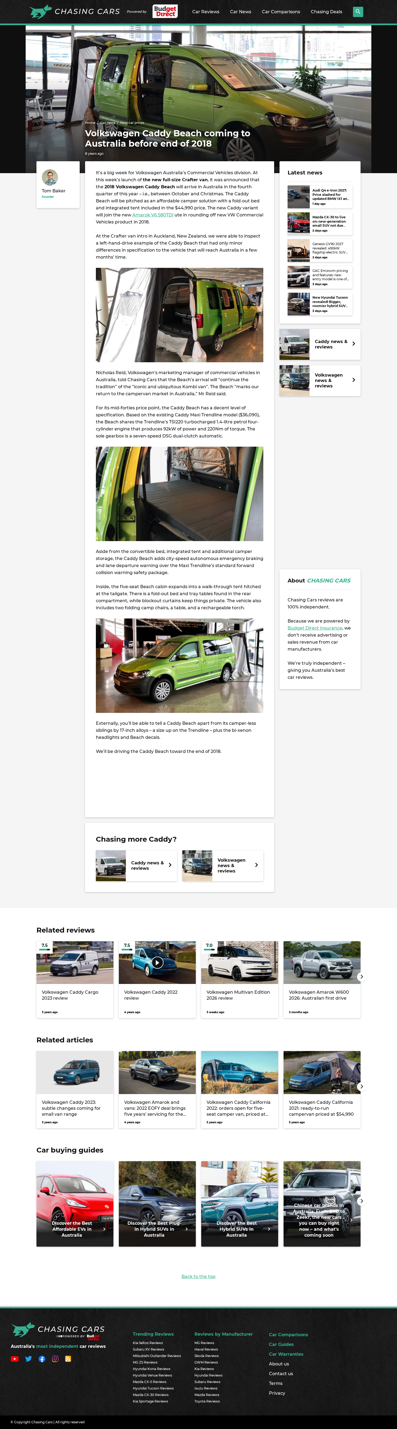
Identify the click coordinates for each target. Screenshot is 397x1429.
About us (279, 1364)
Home (90, 123)
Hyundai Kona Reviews (151, 1369)
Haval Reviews (206, 1349)
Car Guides (281, 1344)
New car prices (132, 123)
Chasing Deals (326, 11)
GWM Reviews (206, 1362)
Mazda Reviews (206, 1395)
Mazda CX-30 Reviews (151, 1395)
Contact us (281, 1373)
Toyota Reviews (207, 1401)
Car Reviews (205, 11)
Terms (275, 1383)
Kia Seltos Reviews (148, 1343)
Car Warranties (286, 1354)
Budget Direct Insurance (315, 628)
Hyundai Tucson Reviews (153, 1388)
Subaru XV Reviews (148, 1349)
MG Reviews (204, 1343)
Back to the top (198, 1276)
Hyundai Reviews (208, 1375)
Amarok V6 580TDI (152, 215)
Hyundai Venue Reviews (152, 1375)
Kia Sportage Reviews (150, 1401)
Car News (240, 11)
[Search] (358, 12)
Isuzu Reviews (205, 1388)
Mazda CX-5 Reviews (149, 1382)
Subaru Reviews (207, 1382)
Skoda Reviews (206, 1356)
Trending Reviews (153, 1334)
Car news (107, 123)
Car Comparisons (281, 11)
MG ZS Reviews (145, 1362)
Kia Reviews (204, 1369)
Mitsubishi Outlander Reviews (157, 1356)
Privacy (277, 1393)
